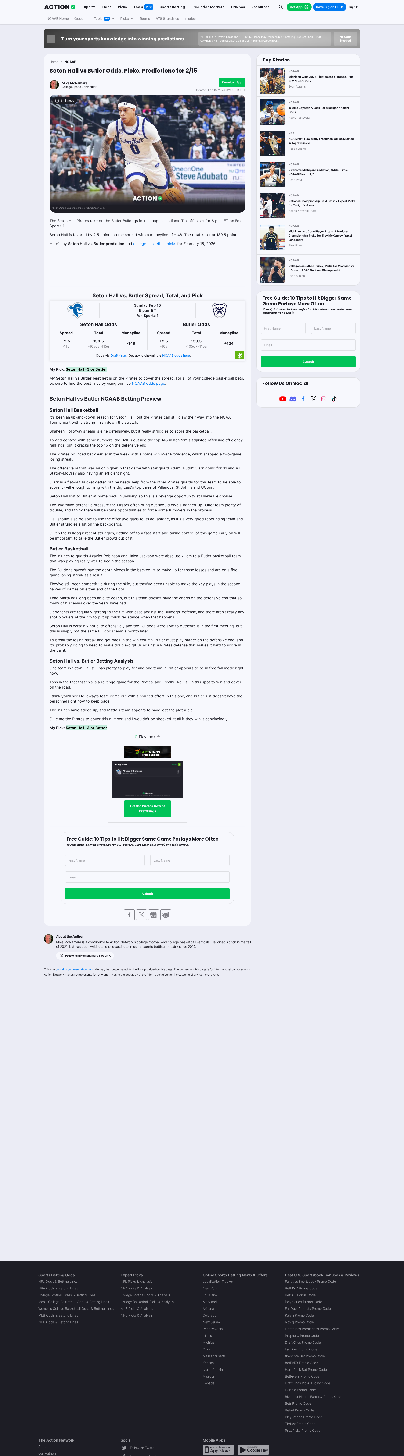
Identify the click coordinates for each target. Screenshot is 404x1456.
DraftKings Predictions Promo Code (312, 1329)
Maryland (210, 1302)
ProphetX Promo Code (302, 1336)
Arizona (208, 1308)
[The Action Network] (60, 7)
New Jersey (212, 1322)
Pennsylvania (213, 1329)
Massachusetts (214, 1356)
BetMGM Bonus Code (301, 1288)
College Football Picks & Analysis (145, 1295)
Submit (147, 894)
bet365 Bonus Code (300, 1295)
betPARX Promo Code (301, 1363)
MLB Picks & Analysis (137, 1308)
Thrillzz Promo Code (300, 1424)
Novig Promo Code (299, 1322)
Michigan (209, 1342)
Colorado (209, 1315)
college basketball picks (154, 243)
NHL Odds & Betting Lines (58, 1322)
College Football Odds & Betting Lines (66, 1295)
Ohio (206, 1349)
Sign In (353, 7)
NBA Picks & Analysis (137, 1288)
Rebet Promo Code (299, 1410)
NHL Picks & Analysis (137, 1315)
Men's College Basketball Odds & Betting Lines (73, 1302)
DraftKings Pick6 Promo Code (307, 1383)
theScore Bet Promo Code (305, 1356)
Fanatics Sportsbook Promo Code (310, 1281)
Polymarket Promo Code (303, 1302)
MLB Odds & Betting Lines (58, 1315)
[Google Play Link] (253, 1449)
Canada (209, 1383)
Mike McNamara (74, 83)
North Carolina (214, 1369)
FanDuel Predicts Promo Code (308, 1308)
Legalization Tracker (218, 1281)
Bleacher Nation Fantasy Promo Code (313, 1397)
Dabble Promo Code (300, 1390)
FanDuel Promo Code (301, 1349)
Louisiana (210, 1295)
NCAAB (70, 62)
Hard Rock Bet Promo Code (306, 1369)
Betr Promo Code (298, 1403)
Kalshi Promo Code (299, 1315)
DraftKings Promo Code (303, 1342)
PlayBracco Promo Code (303, 1417)
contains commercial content (75, 969)
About (42, 1447)
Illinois (207, 1336)
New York (210, 1288)
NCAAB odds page (148, 383)
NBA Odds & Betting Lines (58, 1288)
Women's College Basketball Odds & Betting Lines (76, 1308)
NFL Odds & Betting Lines (58, 1281)
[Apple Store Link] (218, 1449)
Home (54, 62)
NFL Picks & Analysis (136, 1281)
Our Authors (47, 1453)
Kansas (208, 1363)
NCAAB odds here (176, 355)
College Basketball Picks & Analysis (147, 1302)
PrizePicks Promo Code (302, 1430)
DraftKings (119, 355)
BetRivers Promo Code (302, 1376)
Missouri (209, 1376)
